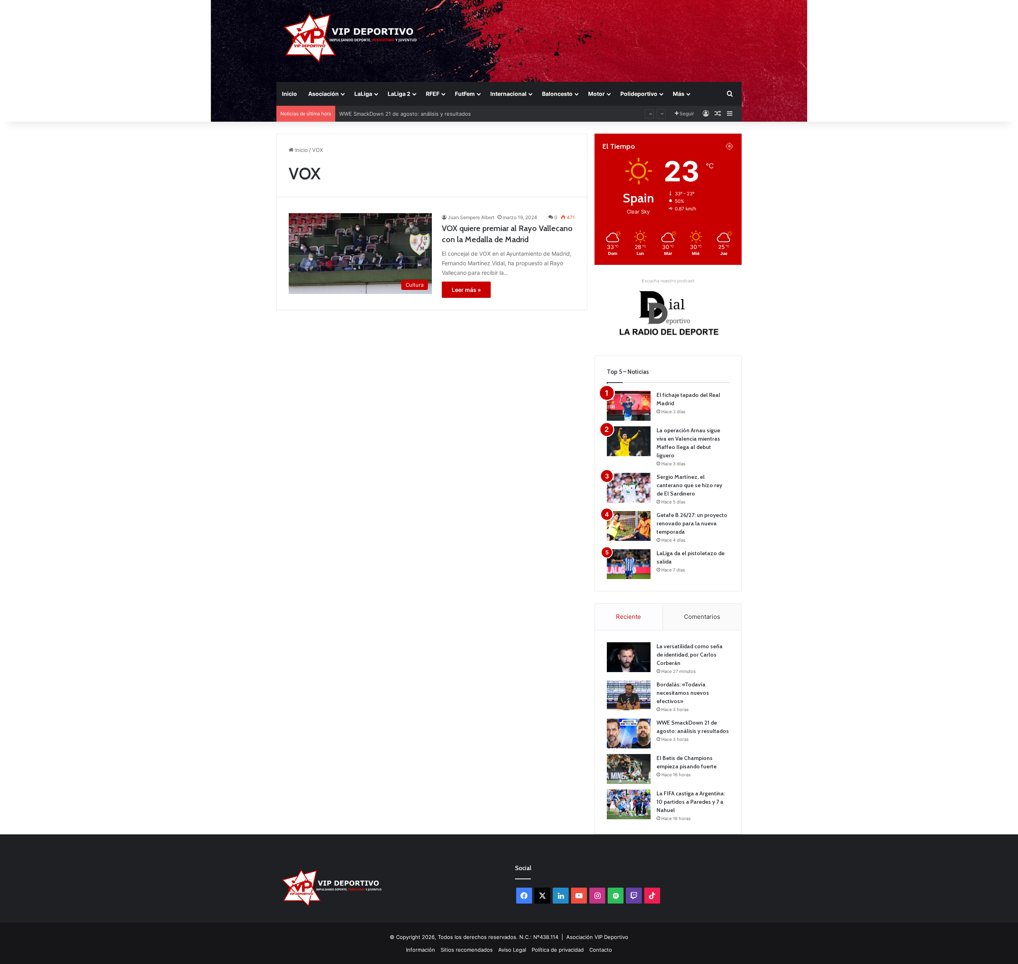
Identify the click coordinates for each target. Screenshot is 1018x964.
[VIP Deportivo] (349, 38)
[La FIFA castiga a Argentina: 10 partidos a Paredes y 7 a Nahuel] (629, 804)
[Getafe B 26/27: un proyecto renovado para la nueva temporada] (629, 526)
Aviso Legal (512, 950)
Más (678, 93)
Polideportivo (638, 93)
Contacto (600, 950)
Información (420, 950)
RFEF (432, 93)
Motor (596, 93)
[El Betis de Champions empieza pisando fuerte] (629, 769)
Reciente (628, 616)
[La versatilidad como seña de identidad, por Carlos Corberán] (629, 657)
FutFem (465, 93)
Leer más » (466, 289)
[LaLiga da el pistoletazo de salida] (629, 564)
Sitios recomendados (467, 950)
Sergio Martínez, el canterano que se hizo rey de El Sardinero (689, 485)
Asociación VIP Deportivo (597, 937)
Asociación (323, 93)
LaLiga (363, 93)
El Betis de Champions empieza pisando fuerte (397, 115)
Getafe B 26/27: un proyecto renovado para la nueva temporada (692, 523)
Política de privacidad (558, 950)
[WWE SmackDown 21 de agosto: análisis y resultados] (629, 733)
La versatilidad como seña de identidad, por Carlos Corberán (690, 655)
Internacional (508, 93)
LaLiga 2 (399, 93)
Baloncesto (557, 93)
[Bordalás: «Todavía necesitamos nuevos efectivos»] (629, 695)
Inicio (289, 93)
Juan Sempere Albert (471, 217)
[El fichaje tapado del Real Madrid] (629, 406)
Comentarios (702, 616)
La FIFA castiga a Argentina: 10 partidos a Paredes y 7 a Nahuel (691, 802)
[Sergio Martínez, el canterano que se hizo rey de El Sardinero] (629, 488)
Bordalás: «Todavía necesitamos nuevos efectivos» (683, 693)
